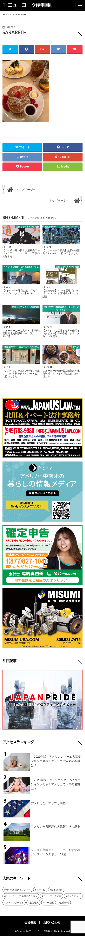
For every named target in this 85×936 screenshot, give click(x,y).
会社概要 (30, 922)
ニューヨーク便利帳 (41, 931)
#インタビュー (73, 896)
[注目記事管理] (42, 730)
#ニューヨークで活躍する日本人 (20, 896)
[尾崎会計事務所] (42, 582)
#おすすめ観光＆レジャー (17, 889)
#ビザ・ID (40, 889)
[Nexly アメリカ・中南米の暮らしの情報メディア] (42, 519)
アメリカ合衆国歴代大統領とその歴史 (55, 826)
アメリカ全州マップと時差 (48, 803)
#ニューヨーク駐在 (51, 896)
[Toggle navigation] (80, 5)
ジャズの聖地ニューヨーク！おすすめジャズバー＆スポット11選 (55, 852)
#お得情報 (64, 902)
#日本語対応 (56, 889)
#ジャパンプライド (14, 902)
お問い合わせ (52, 922)
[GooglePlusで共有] (42, 49)
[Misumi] (42, 646)
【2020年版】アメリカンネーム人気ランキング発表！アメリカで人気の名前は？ (56, 784)
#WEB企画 (48, 902)
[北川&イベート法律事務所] (42, 456)
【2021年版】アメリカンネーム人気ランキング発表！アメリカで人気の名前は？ (56, 761)
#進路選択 (33, 902)
